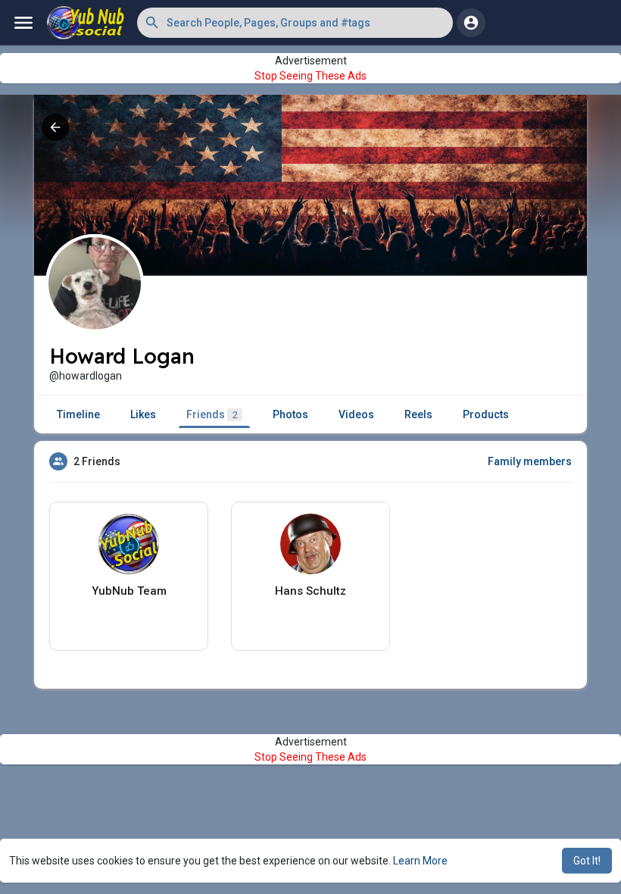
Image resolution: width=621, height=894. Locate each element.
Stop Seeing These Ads (310, 76)
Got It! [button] (587, 861)
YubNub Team (129, 591)
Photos (290, 414)
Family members (530, 461)
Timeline (78, 414)
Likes (143, 414)
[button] (295, 23)
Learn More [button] (420, 861)
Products (486, 414)
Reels (418, 414)
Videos (356, 414)
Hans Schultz (310, 591)
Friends (212, 414)
